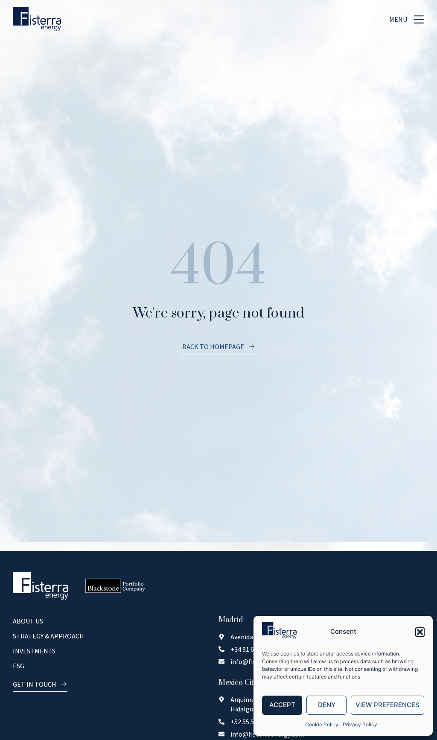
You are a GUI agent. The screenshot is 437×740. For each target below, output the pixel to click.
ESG (18, 665)
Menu (398, 19)
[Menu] (419, 19)
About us (28, 621)
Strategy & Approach (48, 636)
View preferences (387, 705)
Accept (282, 705)
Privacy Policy (360, 724)
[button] (420, 632)
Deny (326, 705)
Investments (34, 651)
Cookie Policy (321, 724)
